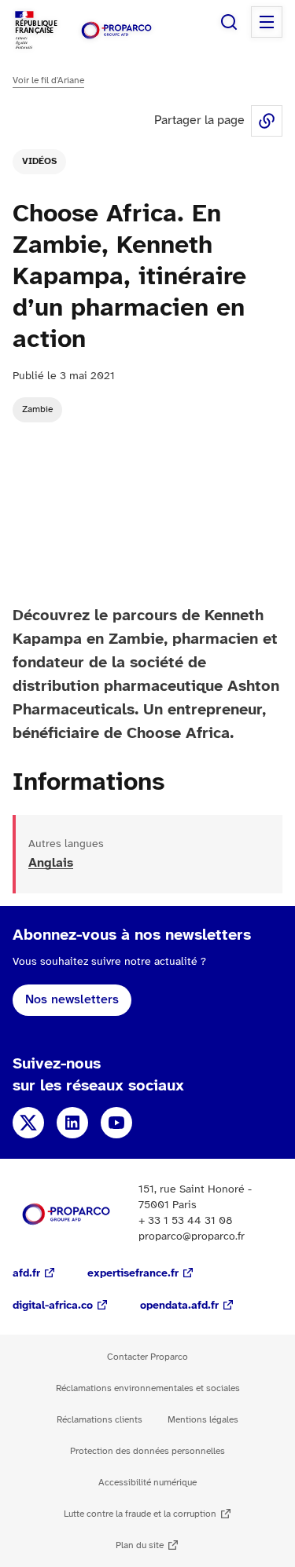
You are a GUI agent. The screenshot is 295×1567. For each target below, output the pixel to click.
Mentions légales (203, 1420)
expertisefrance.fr (133, 1274)
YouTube (116, 1122)
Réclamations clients (99, 1420)
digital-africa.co (53, 1306)
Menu (266, 22)
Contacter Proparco (147, 1357)
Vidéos (39, 161)
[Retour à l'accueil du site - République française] (116, 30)
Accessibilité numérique (147, 1483)
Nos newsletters (72, 999)
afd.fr (26, 1274)
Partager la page (266, 121)
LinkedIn (72, 1122)
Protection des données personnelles (147, 1451)
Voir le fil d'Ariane (48, 80)
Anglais (50, 863)
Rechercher (229, 22)
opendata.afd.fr (179, 1306)
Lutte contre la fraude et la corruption (140, 1514)
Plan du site (140, 1545)
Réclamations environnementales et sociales (148, 1388)
